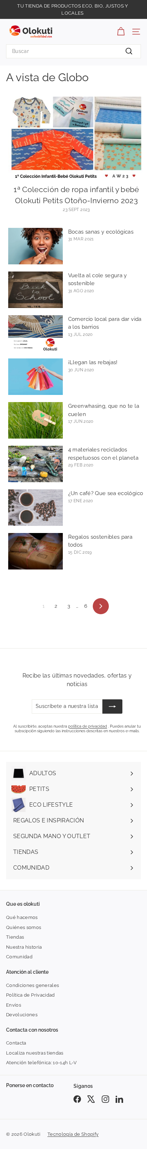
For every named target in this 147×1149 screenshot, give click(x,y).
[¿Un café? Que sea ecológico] (35, 507)
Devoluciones (21, 1014)
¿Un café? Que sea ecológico (105, 493)
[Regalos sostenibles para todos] (35, 551)
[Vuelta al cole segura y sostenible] (35, 290)
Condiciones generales (32, 985)
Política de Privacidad (30, 995)
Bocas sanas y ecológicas (100, 232)
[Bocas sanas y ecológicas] (35, 246)
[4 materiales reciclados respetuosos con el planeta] (35, 464)
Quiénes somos (23, 927)
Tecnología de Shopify (72, 1134)
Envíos (13, 1005)
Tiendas (15, 937)
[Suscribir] (112, 706)
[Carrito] (120, 31)
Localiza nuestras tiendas (35, 1053)
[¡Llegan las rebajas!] (35, 376)
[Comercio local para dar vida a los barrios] (35, 333)
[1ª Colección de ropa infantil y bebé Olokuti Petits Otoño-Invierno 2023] (76, 138)
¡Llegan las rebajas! (93, 362)
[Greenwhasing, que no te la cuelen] (35, 420)
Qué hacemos (22, 917)
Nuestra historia (24, 947)
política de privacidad (87, 726)
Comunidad (19, 956)
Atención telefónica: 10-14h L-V (41, 1062)
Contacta (16, 1043)
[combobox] (73, 51)
